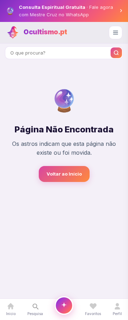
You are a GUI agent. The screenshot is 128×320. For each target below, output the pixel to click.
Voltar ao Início (64, 174)
